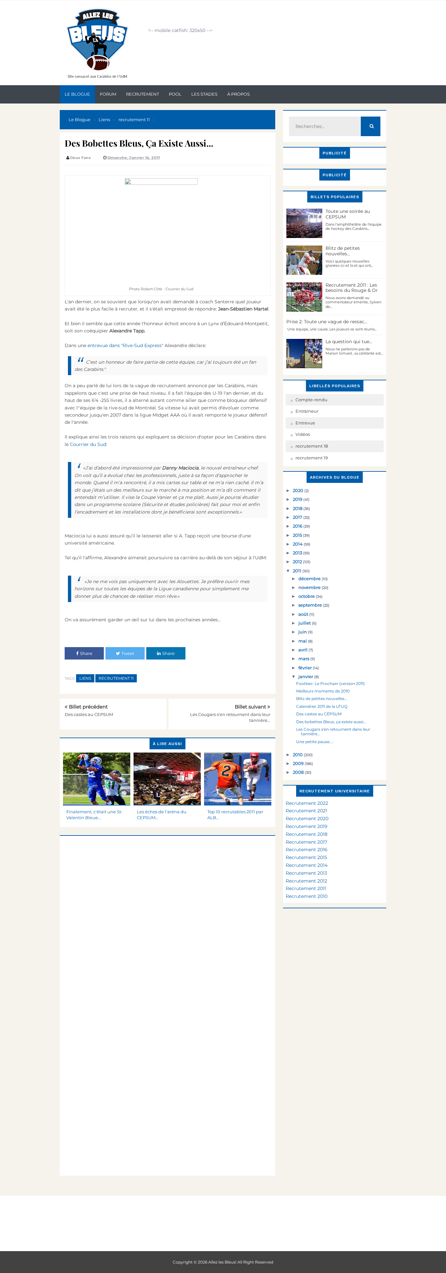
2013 (298, 552)
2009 (299, 763)
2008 (299, 772)
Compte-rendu (311, 399)
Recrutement (142, 94)
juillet (305, 623)
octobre (307, 596)
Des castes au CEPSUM (89, 714)
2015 (298, 535)
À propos (238, 94)
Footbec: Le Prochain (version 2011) (330, 683)
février (305, 667)
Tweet (127, 653)
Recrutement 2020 (307, 818)
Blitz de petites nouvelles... (343, 251)
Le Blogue (77, 94)
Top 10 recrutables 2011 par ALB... (235, 814)
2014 (298, 544)
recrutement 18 (311, 446)
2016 (298, 526)
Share (86, 653)
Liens (85, 678)
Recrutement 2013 (306, 873)
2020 (298, 490)
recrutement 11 (116, 678)
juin (303, 631)
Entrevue (305, 422)
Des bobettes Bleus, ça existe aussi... (331, 721)
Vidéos (302, 434)
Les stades (204, 94)
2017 (298, 517)
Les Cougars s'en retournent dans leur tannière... (333, 731)
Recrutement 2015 (306, 857)
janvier (306, 676)
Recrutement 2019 (306, 826)
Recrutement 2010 (306, 896)
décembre (310, 578)
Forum (108, 94)
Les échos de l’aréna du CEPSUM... (161, 814)
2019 (298, 499)
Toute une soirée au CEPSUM (348, 214)
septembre (310, 605)
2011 (297, 570)
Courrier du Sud (88, 444)
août (303, 614)
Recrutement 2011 (306, 888)
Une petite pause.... (314, 741)
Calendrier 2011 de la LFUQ (321, 706)
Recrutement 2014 (306, 865)
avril (303, 649)
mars (304, 658)
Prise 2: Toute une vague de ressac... (326, 322)
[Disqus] (167, 917)
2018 (298, 508)
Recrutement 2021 (306, 811)
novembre (310, 587)
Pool (175, 94)
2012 (298, 561)
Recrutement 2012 (306, 881)
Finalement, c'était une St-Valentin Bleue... (94, 814)
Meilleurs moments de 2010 (323, 691)
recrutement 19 (311, 457)
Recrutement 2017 (306, 842)
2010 (298, 754)
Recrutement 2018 (306, 834)
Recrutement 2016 (306, 849)
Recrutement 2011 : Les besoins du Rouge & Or (352, 288)
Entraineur (306, 411)
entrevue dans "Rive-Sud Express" (124, 345)
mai (303, 641)
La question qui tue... (349, 341)
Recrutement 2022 (307, 803)
